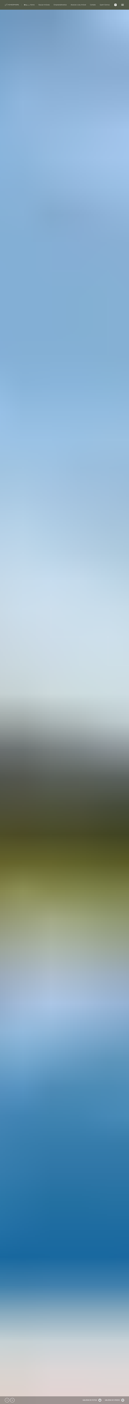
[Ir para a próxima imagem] (12, 1400)
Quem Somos (105, 5)
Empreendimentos (60, 5)
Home (32, 5)
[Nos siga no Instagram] (115, 5)
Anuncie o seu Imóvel (78, 5)
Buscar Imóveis (44, 5)
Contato (93, 5)
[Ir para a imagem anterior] (7, 1400)
